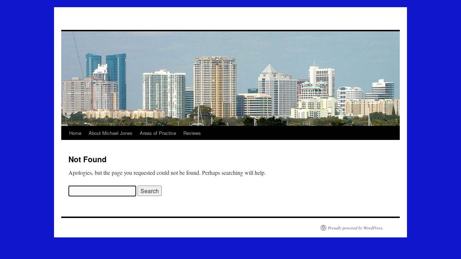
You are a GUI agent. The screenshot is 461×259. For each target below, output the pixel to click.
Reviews (192, 133)
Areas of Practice (158, 133)
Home (75, 133)
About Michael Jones (111, 133)
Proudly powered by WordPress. (356, 228)
